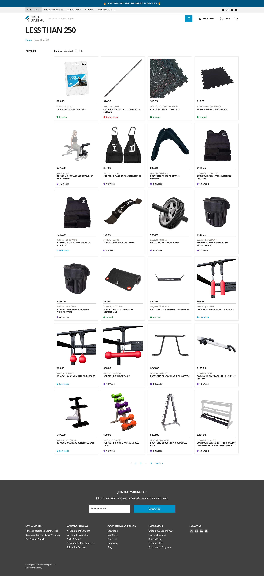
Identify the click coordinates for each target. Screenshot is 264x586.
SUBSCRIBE (154, 508)
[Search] (189, 18)
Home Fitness (33, 9)
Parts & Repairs (75, 539)
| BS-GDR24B (163, 440)
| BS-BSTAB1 (163, 240)
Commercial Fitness (53, 9)
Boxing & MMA (74, 9)
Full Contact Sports (35, 539)
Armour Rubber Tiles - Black (212, 109)
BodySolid (60, 173)
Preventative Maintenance (80, 543)
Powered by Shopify (33, 567)
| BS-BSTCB (69, 373)
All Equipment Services (78, 530)
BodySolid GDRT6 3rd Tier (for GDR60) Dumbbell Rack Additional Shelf (216, 444)
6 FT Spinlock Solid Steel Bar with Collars (121, 110)
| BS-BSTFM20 (117, 306)
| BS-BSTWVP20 (211, 173)
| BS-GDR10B (117, 440)
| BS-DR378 (162, 373)
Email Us (112, 539)
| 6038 (116, 106)
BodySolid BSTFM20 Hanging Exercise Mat (118, 310)
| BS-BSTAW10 (211, 240)
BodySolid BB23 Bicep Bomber (118, 242)
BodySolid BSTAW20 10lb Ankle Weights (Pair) (73, 310)
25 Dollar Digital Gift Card (71, 109)
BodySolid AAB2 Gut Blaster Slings (122, 176)
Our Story (113, 534)
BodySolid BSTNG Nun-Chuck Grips (215, 309)
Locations (113, 530)
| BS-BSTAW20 (70, 306)
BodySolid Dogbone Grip (116, 376)
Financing (112, 543)
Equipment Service (107, 9)
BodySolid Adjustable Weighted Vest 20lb (214, 177)
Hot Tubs (89, 9)
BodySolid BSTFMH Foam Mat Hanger (169, 309)
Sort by (58, 51)
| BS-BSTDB (116, 373)
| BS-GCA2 (209, 373)
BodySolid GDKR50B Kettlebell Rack (75, 442)
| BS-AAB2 (116, 173)
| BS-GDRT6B (210, 440)
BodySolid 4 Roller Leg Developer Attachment (75, 177)
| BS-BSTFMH (163, 306)
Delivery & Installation (78, 534)
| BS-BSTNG (210, 306)
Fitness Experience (64, 106)
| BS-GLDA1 (69, 173)
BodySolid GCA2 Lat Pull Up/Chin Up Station (216, 377)
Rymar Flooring (156, 106)
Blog (110, 547)
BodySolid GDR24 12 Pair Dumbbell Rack (168, 444)
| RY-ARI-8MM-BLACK (171, 106)
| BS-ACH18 (163, 173)
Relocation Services (77, 547)
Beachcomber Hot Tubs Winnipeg (42, 534)
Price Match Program (160, 547)
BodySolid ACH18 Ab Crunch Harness (165, 177)
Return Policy (155, 539)
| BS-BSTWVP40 (71, 240)
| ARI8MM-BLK (215, 106)
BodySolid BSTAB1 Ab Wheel (164, 242)
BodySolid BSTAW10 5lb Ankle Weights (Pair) (212, 243)
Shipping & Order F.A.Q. (161, 530)
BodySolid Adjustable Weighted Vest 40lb (74, 243)
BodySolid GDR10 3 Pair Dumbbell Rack (121, 444)
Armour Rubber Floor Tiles (165, 109)
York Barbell (108, 106)
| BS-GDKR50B (70, 440)
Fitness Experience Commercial (41, 530)
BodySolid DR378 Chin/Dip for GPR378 (169, 376)
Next (158, 463)
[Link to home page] (34, 19)
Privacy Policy (156, 543)
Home (28, 40)
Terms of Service (157, 534)
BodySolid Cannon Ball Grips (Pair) (76, 376)
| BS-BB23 (116, 240)
